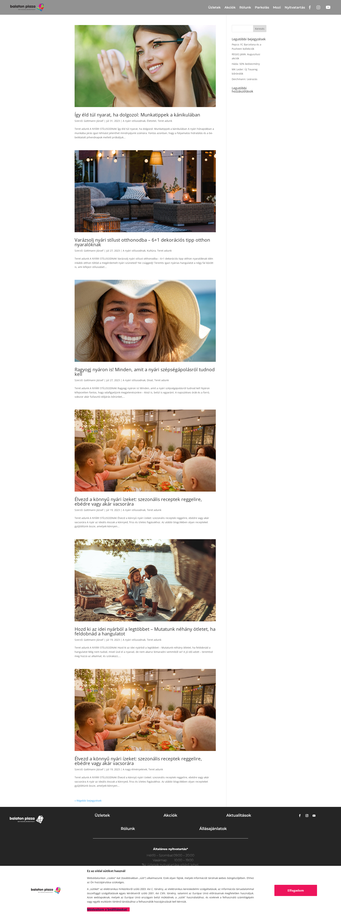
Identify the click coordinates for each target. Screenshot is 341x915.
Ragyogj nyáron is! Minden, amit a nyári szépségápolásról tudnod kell (145, 371)
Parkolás (262, 7)
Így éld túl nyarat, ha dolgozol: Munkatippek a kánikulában (137, 114)
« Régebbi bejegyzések (88, 800)
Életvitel (151, 120)
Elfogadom (296, 890)
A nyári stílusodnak (134, 120)
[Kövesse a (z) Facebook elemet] (300, 815)
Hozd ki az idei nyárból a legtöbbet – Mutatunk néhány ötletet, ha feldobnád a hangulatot (145, 631)
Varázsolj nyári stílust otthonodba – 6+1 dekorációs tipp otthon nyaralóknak (142, 242)
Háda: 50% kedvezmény (246, 64)
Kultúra (151, 250)
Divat (150, 380)
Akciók (230, 7)
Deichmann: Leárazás (244, 79)
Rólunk (245, 7)
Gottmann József (93, 120)
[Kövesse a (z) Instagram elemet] (307, 815)
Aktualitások (238, 815)
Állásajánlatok (213, 828)
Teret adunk (165, 120)
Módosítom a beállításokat (107, 909)
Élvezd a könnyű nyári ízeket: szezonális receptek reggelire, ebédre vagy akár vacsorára (138, 501)
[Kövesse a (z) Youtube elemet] (314, 815)
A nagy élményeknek (135, 769)
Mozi (277, 7)
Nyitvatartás (295, 7)
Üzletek (214, 7)
